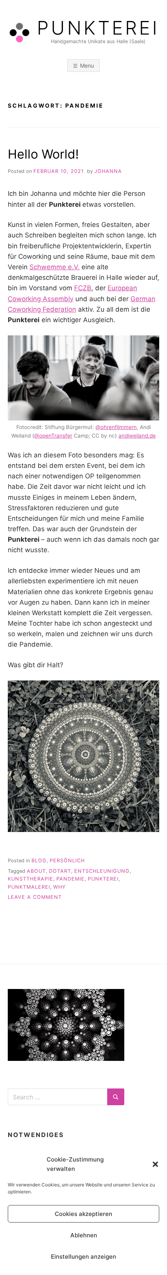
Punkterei (98, 28)
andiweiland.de (137, 436)
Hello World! (43, 154)
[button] (155, 1164)
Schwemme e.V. (55, 267)
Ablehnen (83, 1235)
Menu (87, 65)
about (36, 871)
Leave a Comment (35, 897)
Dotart (60, 871)
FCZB (82, 288)
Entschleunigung (102, 871)
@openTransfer (53, 436)
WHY (59, 887)
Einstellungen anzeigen (83, 1256)
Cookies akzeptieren (83, 1213)
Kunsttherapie (30, 879)
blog (39, 860)
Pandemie (70, 879)
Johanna (108, 171)
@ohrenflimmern (116, 427)
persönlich (67, 860)
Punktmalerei (29, 887)
